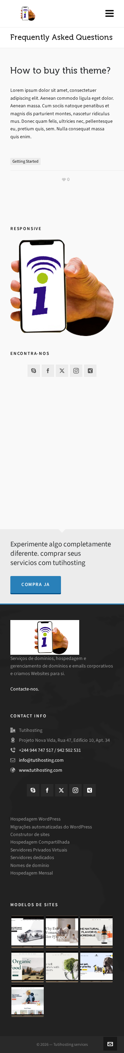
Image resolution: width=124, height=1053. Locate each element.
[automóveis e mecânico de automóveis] (27, 932)
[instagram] (76, 371)
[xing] (90, 371)
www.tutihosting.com (40, 770)
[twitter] (62, 371)
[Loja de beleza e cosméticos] (96, 932)
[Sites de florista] (62, 966)
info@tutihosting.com (41, 760)
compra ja (35, 584)
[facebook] (48, 371)
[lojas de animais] (96, 966)
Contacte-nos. (24, 689)
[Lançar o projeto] (27, 1001)
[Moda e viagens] (62, 932)
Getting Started (25, 161)
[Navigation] (109, 14)
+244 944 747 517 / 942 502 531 (50, 750)
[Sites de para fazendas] (27, 966)
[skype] (34, 371)
